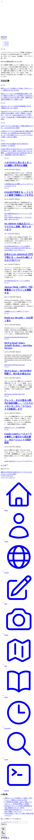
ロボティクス (11, 186)
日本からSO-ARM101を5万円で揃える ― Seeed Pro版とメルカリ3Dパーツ (18, 257)
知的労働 (22, 427)
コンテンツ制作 (15, 311)
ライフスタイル (25, 472)
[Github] (4, 838)
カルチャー (5, 474)
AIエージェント (17, 461)
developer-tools (20, 365)
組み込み (12, 184)
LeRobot (12, 246)
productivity (16, 337)
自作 (26, 246)
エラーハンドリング (23, 213)
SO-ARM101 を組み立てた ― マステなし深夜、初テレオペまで (18, 226)
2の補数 (17, 184)
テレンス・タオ (14, 427)
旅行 (16, 472)
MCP (5, 365)
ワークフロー (24, 311)
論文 (7, 427)
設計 (5, 213)
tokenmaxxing (24, 337)
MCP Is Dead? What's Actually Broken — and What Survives (18, 345)
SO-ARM (7, 246)
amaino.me (4, 36)
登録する (3, 824)
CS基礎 (6, 184)
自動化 (8, 311)
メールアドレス (6, 822)
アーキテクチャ (27, 461)
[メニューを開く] (17, 35)
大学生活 (10, 472)
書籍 (3, 472)
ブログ (6, 44)
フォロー (3, 38)
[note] (2, 838)
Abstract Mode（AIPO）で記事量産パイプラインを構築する (18, 290)
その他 (13, 474)
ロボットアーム (20, 246)
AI (29, 246)
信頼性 (9, 213)
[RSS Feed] (8, 838)
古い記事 (4, 465)
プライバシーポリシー (8, 477)
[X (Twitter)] (6, 838)
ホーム (6, 42)
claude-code (9, 337)
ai (11, 461)
